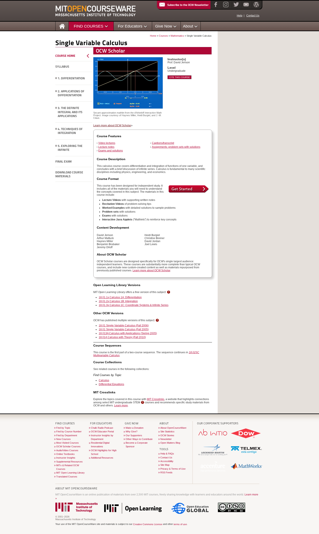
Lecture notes (106, 146)
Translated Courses (66, 476)
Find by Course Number (69, 431)
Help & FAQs (167, 453)
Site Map (164, 465)
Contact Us (252, 15)
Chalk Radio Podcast (102, 428)
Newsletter (166, 439)
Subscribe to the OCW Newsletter (188, 5)
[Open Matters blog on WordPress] (256, 7)
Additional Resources (102, 457)
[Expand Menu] (56, 78)
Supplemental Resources (69, 461)
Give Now (163, 26)
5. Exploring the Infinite (70, 148)
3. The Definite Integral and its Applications (70, 112)
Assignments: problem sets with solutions (176, 146)
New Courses (63, 439)
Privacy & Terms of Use (173, 468)
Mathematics (177, 35)
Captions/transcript (163, 143)
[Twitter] (236, 7)
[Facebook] (215, 7)
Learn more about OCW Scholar (112, 125)
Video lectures (106, 143)
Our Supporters (134, 435)
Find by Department (66, 435)
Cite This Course (179, 77)
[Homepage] (62, 26)
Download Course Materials (69, 174)
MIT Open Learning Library (70, 472)
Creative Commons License (147, 524)
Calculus (104, 380)
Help (239, 15)
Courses (163, 35)
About (188, 26)
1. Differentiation (71, 78)
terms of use (180, 524)
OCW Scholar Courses (68, 446)
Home (153, 35)
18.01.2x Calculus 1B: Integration (118, 301)
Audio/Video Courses (67, 450)
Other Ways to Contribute (139, 439)
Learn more (121, 405)
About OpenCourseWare (173, 428)
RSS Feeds (166, 472)
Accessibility (166, 461)
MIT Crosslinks (155, 399)
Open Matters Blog (170, 442)
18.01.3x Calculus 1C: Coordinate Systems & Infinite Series (133, 305)
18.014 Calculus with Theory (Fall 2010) (122, 337)
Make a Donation (134, 428)
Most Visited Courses (67, 442)
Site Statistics (167, 431)
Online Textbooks (65, 454)
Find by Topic (63, 428)
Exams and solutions (110, 150)
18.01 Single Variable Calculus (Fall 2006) (124, 325)
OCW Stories (167, 435)
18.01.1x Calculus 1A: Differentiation (120, 297)
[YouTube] (245, 7)
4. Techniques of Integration (70, 131)
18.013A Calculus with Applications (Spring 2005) (128, 333)
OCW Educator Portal (102, 431)
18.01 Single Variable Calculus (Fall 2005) (124, 329)
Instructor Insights (65, 457)
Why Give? (131, 431)
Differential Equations (111, 384)
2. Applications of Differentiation (71, 93)
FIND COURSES (88, 26)
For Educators (130, 26)
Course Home (65, 56)
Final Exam (63, 161)
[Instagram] (225, 7)
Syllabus (62, 66)
